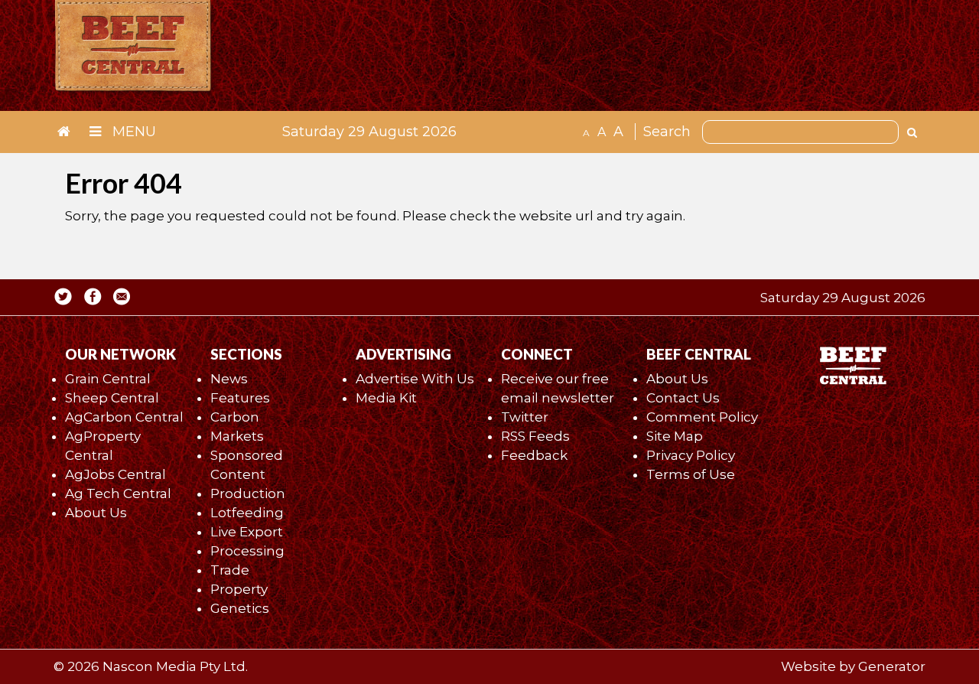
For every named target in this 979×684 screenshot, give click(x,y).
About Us (96, 512)
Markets (237, 436)
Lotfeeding (247, 512)
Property (239, 589)
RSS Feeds (535, 436)
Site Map (674, 436)
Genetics (239, 608)
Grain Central (108, 378)
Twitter (524, 417)
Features (240, 398)
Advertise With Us (415, 378)
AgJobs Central (115, 474)
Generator (891, 666)
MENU (132, 131)
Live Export (246, 531)
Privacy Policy (690, 455)
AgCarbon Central (124, 417)
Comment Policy (702, 417)
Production (247, 493)
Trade (229, 570)
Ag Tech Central (118, 493)
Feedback (534, 455)
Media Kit (386, 398)
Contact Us (683, 398)
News (229, 378)
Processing (247, 551)
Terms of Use (690, 474)
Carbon (234, 417)
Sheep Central (112, 398)
